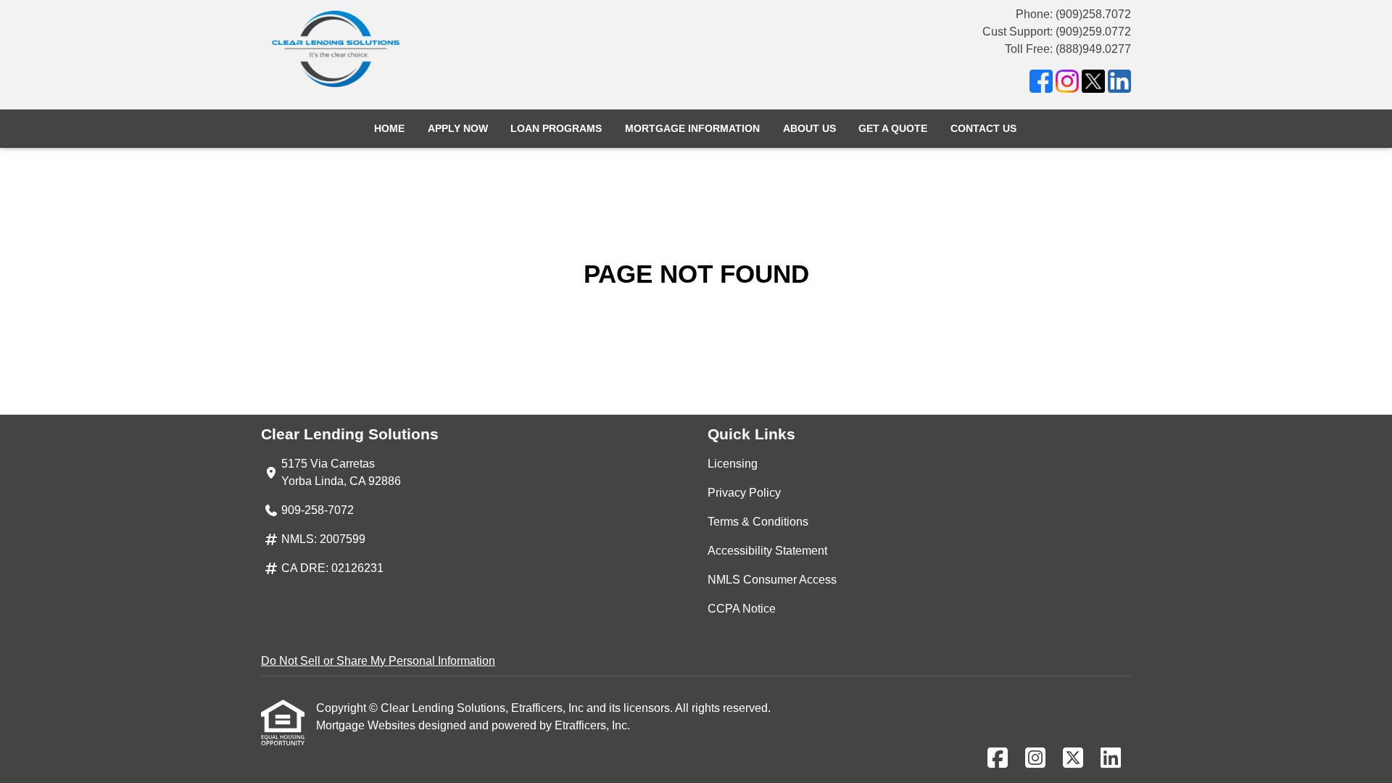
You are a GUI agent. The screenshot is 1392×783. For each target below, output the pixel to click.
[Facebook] (1041, 84)
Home (389, 128)
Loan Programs (556, 128)
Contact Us (983, 128)
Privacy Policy (744, 492)
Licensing (733, 463)
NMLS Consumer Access (772, 579)
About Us (809, 128)
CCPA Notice (742, 608)
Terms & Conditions (758, 521)
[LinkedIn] (1119, 84)
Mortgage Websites (367, 725)
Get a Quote (892, 128)
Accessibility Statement (767, 550)
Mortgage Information (692, 128)
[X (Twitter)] (1093, 84)
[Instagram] (1067, 84)
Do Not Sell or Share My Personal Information (378, 661)
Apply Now (458, 128)
